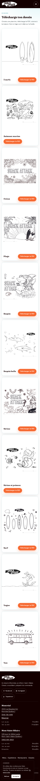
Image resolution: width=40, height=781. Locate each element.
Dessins (31, 758)
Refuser (6, 776)
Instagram (21, 691)
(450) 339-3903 (8, 740)
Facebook (9, 691)
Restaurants (22, 758)
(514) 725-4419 (7, 715)
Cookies (35, 773)
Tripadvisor (9, 696)
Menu (4, 758)
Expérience (12, 758)
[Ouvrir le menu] (35, 4)
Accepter (16, 776)
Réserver (5, 718)
